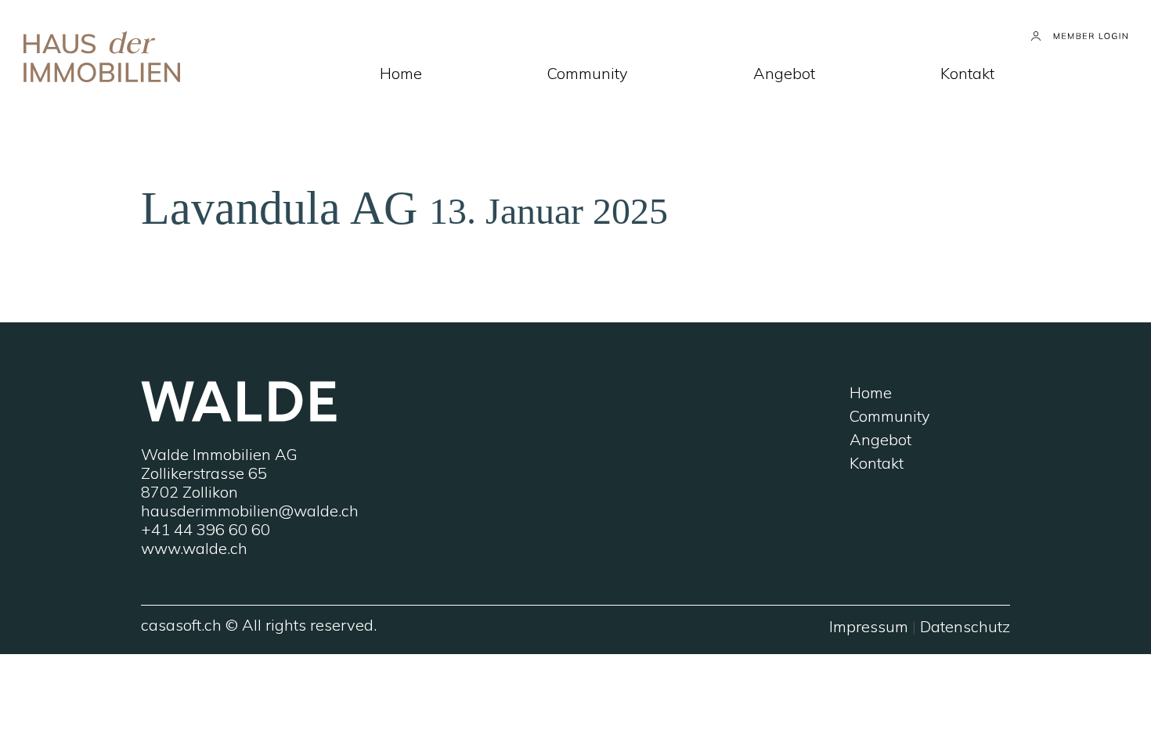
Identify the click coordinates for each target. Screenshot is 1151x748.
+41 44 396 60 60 (205, 529)
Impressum (868, 626)
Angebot (784, 73)
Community (587, 73)
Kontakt (967, 73)
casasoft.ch (181, 625)
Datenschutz (965, 626)
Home (401, 73)
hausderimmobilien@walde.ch (250, 510)
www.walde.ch (194, 548)
